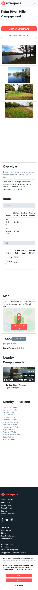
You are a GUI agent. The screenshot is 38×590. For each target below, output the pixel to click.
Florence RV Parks (9, 417)
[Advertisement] (19, 140)
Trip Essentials (6, 539)
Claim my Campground (19, 29)
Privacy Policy (6, 502)
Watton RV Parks (9, 439)
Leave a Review (19, 339)
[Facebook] (3, 521)
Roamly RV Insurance (8, 536)
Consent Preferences (8, 514)
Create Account (6, 530)
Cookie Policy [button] (17, 567)
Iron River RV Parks (10, 425)
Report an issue (11, 344)
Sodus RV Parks (8, 437)
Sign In (3, 533)
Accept (19, 575)
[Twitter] (8, 521)
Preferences (19, 585)
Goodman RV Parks (10, 420)
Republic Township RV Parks (13, 435)
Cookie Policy (6, 505)
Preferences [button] (28, 569)
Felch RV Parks (8, 412)
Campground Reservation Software (13, 553)
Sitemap (4, 511)
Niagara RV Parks (9, 430)
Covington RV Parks (10, 410)
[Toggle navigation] (34, 3)
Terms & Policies (7, 508)
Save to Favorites (20, 35)
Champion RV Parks (10, 407)
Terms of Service (7, 499)
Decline (19, 580)
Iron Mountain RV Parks (11, 422)
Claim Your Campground (9, 550)
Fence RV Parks (8, 415)
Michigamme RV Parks (11, 427)
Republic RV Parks (9, 432)
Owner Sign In (6, 547)
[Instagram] (12, 521)
